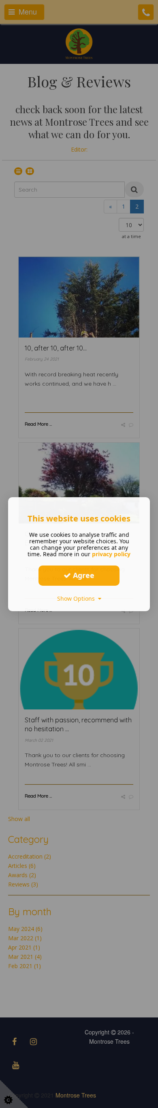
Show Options (77, 598)
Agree (82, 575)
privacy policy (111, 553)
